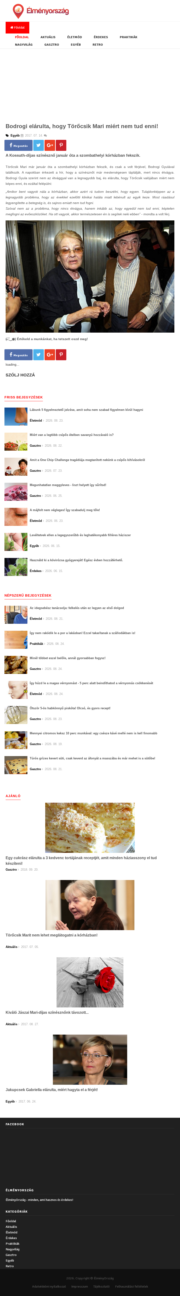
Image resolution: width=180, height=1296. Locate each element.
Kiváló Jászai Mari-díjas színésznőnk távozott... (47, 1012)
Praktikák (128, 37)
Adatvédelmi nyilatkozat (49, 1287)
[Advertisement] (90, 84)
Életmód (74, 37)
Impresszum (79, 1287)
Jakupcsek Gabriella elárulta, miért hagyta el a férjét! (52, 1090)
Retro (98, 45)
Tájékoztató (101, 1287)
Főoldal (19, 28)
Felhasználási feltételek (131, 1287)
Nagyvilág (24, 45)
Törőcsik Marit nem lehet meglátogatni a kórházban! (52, 935)
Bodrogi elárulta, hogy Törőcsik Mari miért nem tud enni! (82, 126)
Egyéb (76, 45)
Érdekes (101, 37)
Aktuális (48, 37)
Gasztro (51, 45)
